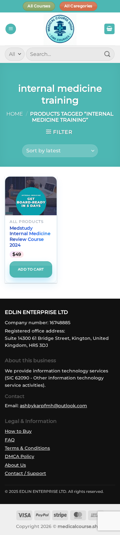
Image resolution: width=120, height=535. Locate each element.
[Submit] (107, 54)
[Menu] (10, 29)
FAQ (10, 440)
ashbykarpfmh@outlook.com (53, 406)
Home (14, 114)
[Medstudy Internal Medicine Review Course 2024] (31, 202)
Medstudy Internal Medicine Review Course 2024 (30, 236)
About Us (15, 465)
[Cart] (109, 29)
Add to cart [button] (31, 269)
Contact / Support (25, 473)
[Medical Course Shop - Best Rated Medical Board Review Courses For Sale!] (60, 28)
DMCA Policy (19, 456)
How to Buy (18, 431)
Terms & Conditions (27, 448)
